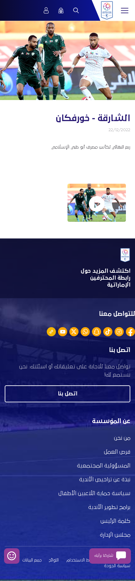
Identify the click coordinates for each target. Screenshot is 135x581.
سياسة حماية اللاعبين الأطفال (94, 493)
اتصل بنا (67, 393)
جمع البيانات (31, 560)
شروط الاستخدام (82, 560)
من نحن (122, 438)
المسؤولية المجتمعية (103, 465)
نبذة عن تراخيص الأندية (104, 479)
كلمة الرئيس (115, 521)
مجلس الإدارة (115, 535)
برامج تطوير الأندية (109, 507)
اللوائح (54, 560)
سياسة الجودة (117, 566)
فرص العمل (117, 452)
